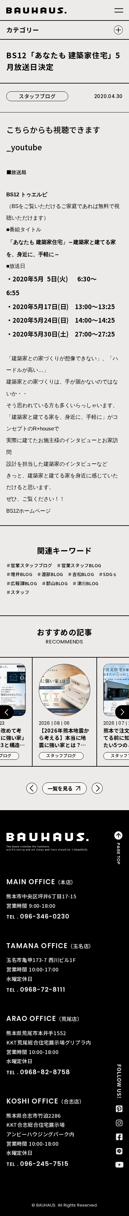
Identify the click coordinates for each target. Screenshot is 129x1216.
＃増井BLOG (19, 574)
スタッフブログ (37, 96)
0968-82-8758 (45, 1072)
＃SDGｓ (108, 574)
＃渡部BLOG (50, 574)
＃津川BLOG (85, 583)
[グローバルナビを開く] (118, 10)
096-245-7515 (44, 1163)
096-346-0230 (45, 916)
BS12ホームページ (28, 511)
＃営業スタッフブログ (29, 565)
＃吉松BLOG (81, 574)
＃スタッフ (17, 592)
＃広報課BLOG (21, 583)
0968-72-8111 (42, 989)
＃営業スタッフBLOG (79, 565)
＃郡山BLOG (55, 583)
